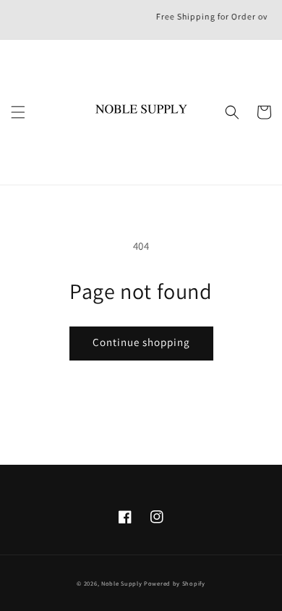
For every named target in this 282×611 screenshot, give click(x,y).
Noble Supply (122, 583)
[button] (18, 112)
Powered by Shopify (174, 583)
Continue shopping (141, 342)
